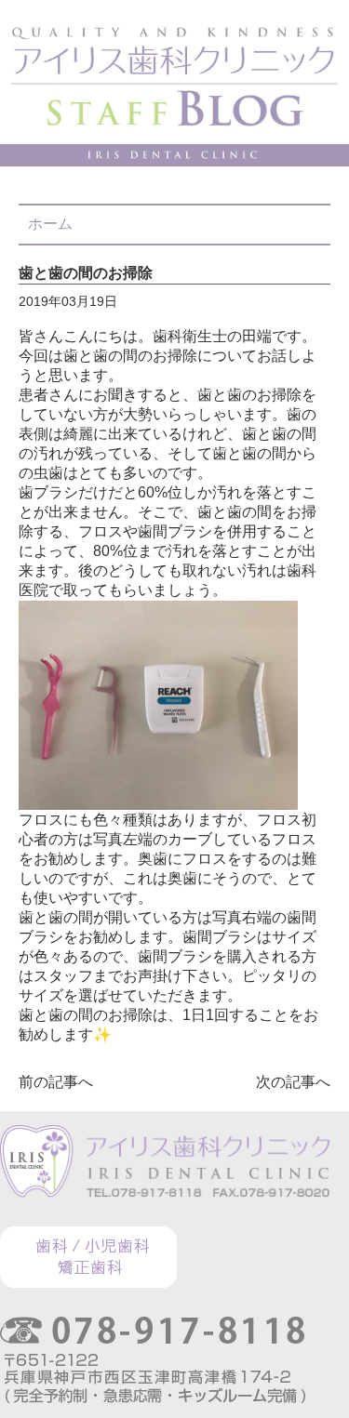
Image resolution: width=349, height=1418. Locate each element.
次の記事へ (293, 1082)
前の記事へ (56, 1082)
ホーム (50, 224)
